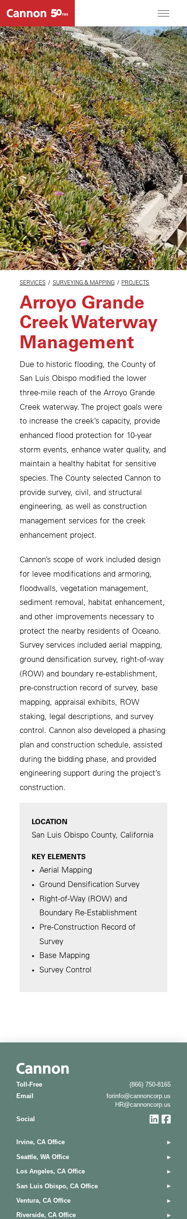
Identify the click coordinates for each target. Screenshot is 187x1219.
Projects (135, 283)
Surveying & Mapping (84, 283)
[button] (163, 13)
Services (33, 283)
